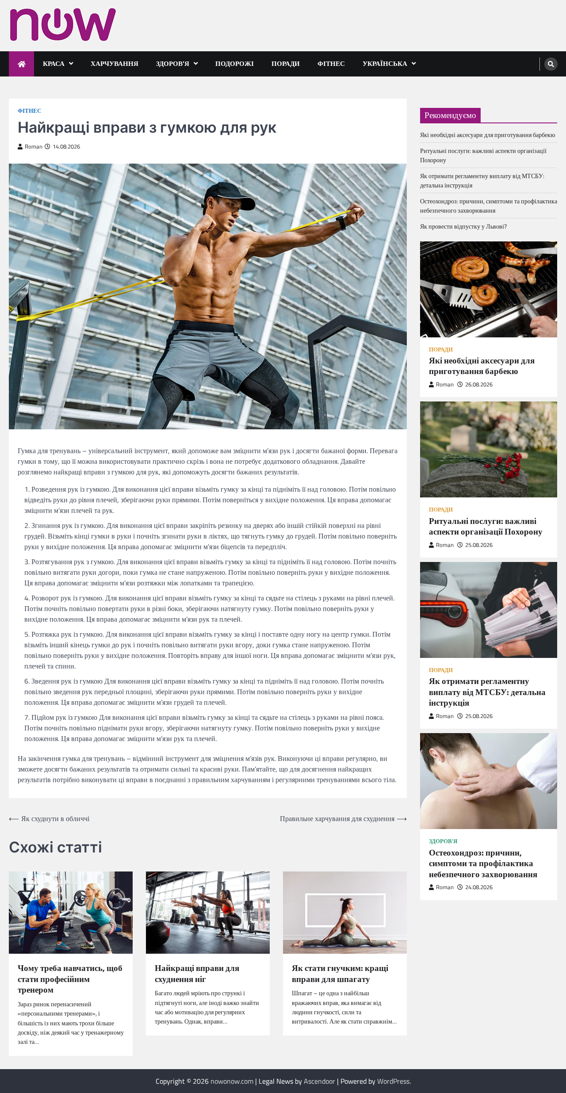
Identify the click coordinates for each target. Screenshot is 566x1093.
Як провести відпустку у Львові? (463, 225)
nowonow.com (231, 1081)
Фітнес (331, 63)
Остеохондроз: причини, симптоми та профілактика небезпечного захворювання (488, 205)
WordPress (393, 1081)
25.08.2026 (479, 545)
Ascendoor (319, 1081)
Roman (33, 146)
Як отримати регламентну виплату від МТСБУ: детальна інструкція (487, 692)
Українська (385, 63)
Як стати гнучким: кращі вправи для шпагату (340, 973)
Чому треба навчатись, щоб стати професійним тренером (70, 979)
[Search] (551, 64)
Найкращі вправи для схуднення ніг (197, 973)
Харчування (114, 63)
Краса (54, 63)
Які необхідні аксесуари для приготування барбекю (487, 134)
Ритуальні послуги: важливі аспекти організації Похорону (486, 526)
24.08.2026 (479, 887)
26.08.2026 (479, 384)
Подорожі (234, 63)
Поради (286, 63)
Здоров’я (172, 63)
